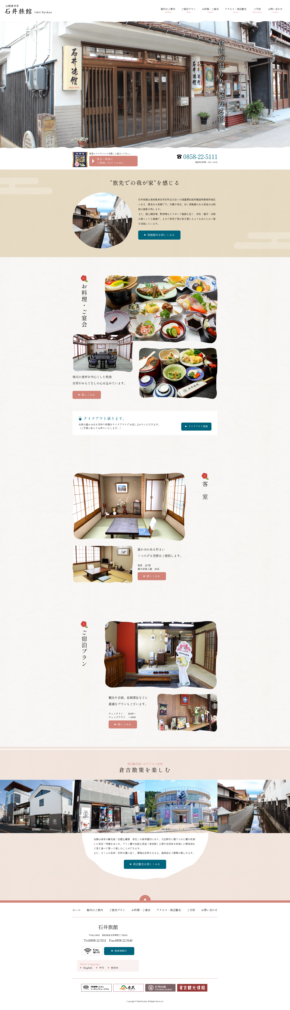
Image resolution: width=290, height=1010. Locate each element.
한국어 (114, 967)
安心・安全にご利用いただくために (110, 161)
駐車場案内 (121, 950)
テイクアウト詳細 (198, 426)
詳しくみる (88, 395)
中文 (101, 967)
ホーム (76, 910)
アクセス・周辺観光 (235, 10)
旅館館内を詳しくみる (161, 235)
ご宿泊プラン (188, 10)
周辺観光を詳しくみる (146, 864)
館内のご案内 (168, 10)
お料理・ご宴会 (210, 10)
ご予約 (257, 10)
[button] (4, 806)
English (87, 967)
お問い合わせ (275, 10)
